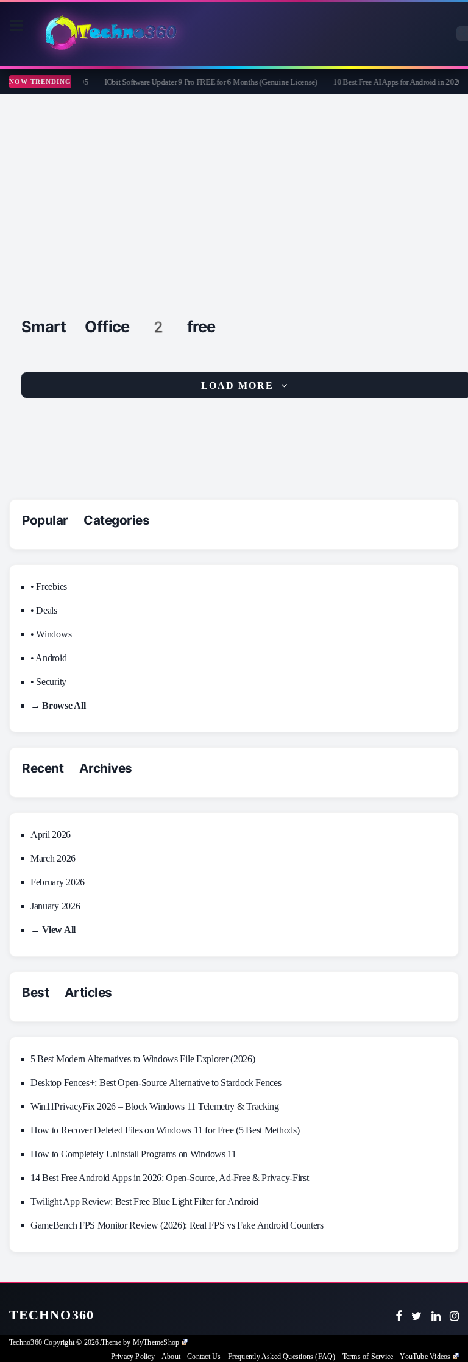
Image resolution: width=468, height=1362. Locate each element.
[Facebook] (398, 1316)
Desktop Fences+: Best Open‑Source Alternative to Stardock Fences (156, 1082)
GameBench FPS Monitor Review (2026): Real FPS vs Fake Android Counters (177, 1225)
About (170, 1356)
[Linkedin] (436, 1316)
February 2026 (57, 882)
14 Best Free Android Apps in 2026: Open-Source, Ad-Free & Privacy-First (169, 1177)
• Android (48, 658)
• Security (48, 681)
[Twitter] (416, 1316)
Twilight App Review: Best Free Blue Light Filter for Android (144, 1201)
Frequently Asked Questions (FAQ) (282, 1356)
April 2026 (50, 834)
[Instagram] (454, 1316)
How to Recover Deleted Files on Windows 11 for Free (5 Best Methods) (164, 1130)
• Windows (50, 634)
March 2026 (53, 858)
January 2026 (55, 906)
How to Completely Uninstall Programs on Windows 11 (133, 1154)
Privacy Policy (133, 1356)
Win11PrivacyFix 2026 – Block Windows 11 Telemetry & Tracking (154, 1106)
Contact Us (204, 1356)
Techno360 (51, 1314)
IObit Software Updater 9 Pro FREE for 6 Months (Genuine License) (203, 82)
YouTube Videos (425, 1356)
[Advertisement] (234, 186)
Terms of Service (367, 1356)
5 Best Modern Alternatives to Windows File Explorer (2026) (142, 1059)
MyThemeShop (156, 1342)
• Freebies (48, 586)
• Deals (43, 610)
